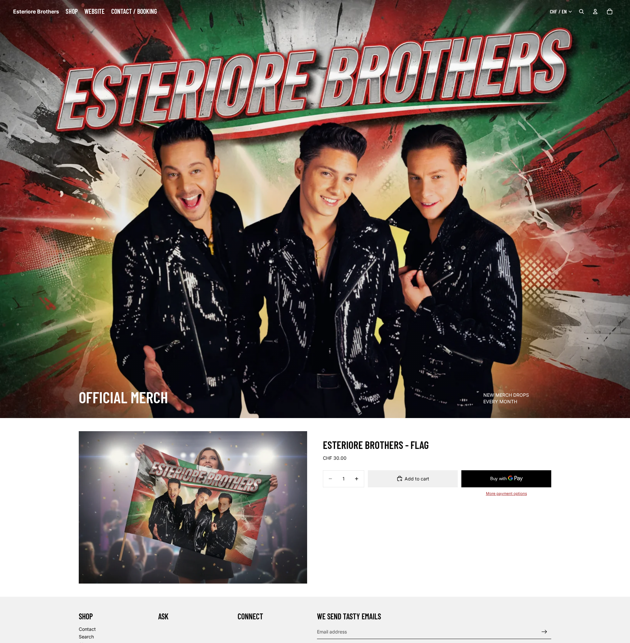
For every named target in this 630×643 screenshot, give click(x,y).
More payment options (506, 493)
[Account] (595, 11)
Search (86, 636)
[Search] (581, 11)
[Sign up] (544, 631)
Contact (87, 629)
